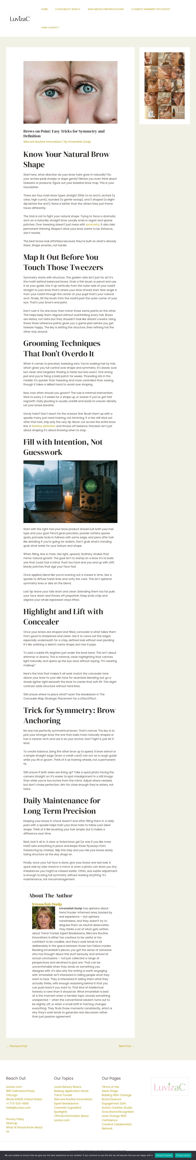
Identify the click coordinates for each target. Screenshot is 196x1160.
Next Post (126, 1046)
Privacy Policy (15, 1119)
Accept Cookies (164, 1155)
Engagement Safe (114, 1103)
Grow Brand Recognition (118, 1112)
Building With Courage (116, 1095)
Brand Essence (111, 1099)
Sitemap (11, 1123)
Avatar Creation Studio (117, 1107)
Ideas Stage (110, 1091)
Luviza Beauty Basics (67, 1087)
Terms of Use (110, 1087)
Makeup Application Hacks (71, 1091)
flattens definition (43, 426)
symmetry (93, 224)
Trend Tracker (63, 1095)
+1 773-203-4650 (17, 1103)
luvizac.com (14, 1087)
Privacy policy (183, 1155)
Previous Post (16, 1046)
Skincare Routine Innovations (42, 142)
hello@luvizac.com (18, 1107)
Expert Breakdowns (66, 1103)
